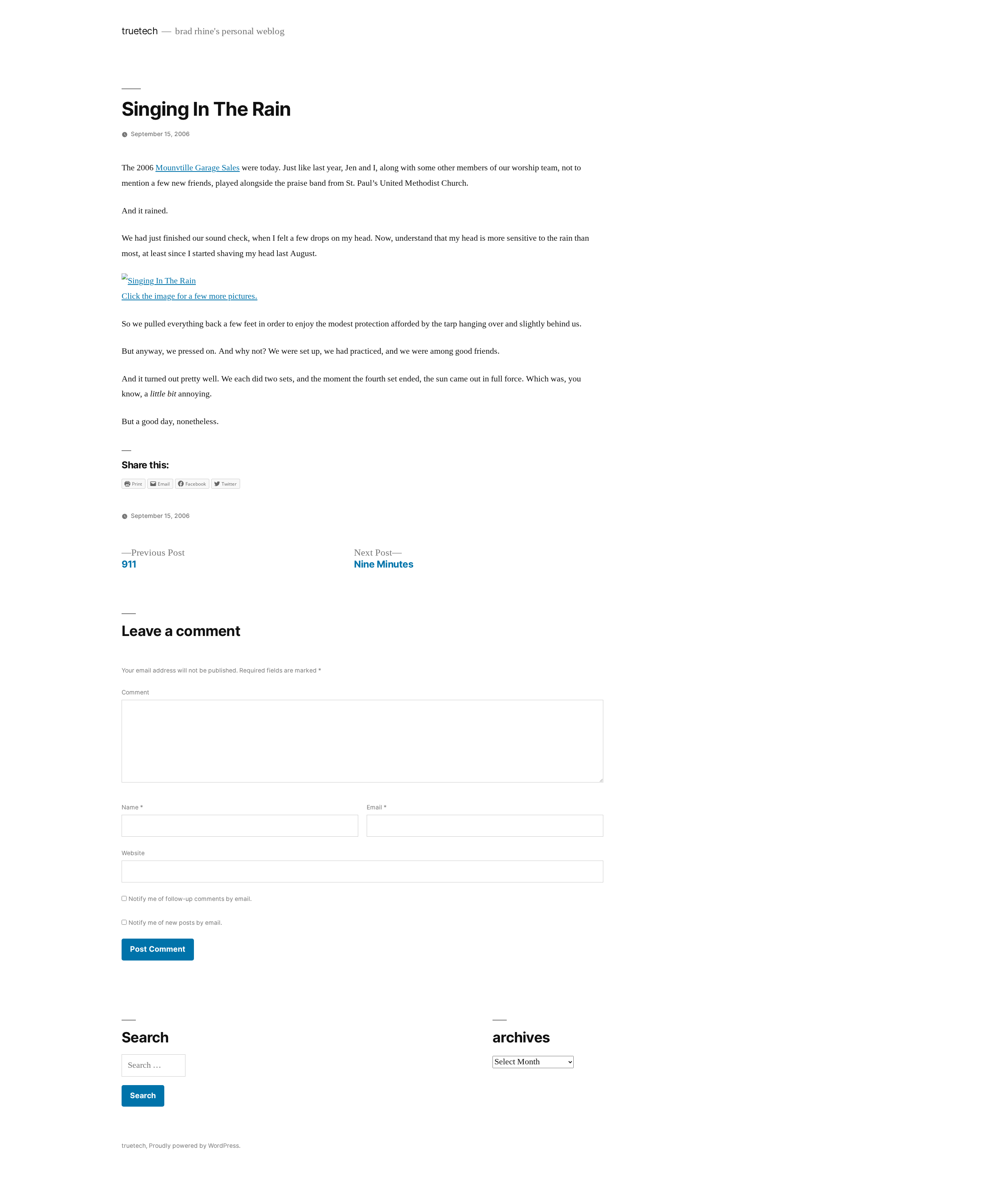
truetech (140, 31)
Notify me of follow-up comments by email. (190, 898)
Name (132, 807)
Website (133, 853)
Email (377, 807)
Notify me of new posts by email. (175, 922)
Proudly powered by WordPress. (194, 1145)
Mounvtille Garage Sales (197, 167)
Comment (135, 692)
